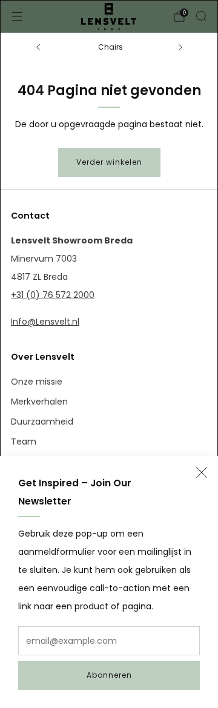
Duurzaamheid (42, 421)
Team (23, 441)
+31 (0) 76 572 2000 (52, 295)
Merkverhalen (39, 401)
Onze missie (36, 382)
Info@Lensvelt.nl (45, 322)
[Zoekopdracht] (201, 16)
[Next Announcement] (180, 47)
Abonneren (109, 675)
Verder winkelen (109, 162)
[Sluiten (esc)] (201, 472)
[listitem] (109, 47)
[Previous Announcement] (38, 47)
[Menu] (17, 16)
